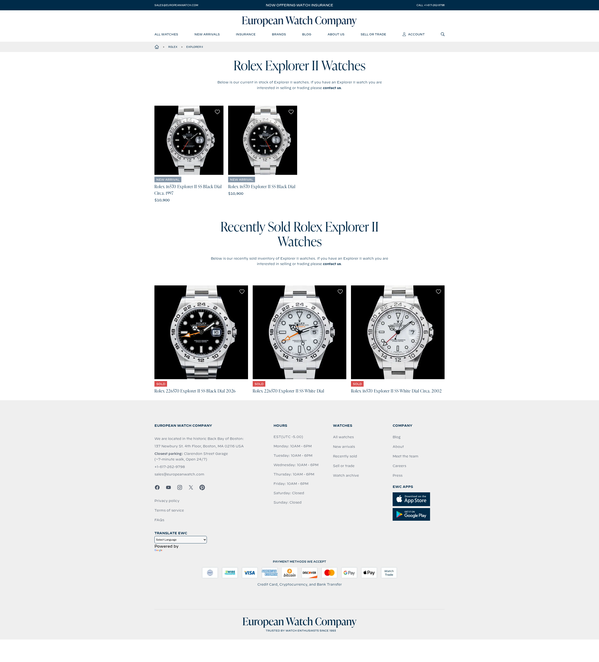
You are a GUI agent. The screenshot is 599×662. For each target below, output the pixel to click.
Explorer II (194, 46)
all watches (166, 34)
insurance (246, 34)
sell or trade (373, 34)
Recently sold (345, 456)
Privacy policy (166, 501)
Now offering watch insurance (299, 5)
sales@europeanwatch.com (176, 5)
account (416, 34)
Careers (399, 466)
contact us (332, 88)
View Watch (189, 140)
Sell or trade (343, 466)
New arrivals (344, 447)
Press (397, 475)
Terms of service (169, 510)
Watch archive (346, 475)
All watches (343, 437)
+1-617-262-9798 (169, 467)
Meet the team (405, 456)
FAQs (159, 520)
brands (279, 34)
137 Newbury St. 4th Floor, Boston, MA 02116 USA (199, 446)
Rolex (172, 46)
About (398, 447)
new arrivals (207, 34)
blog (306, 34)
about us (336, 34)
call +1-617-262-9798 (430, 5)
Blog (397, 437)
